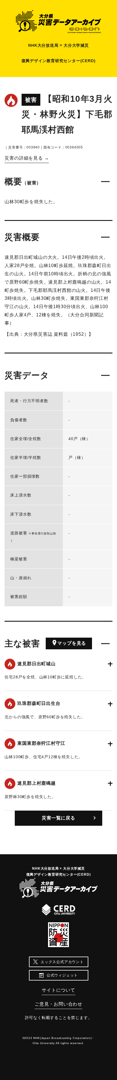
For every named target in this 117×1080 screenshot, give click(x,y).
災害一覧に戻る (58, 818)
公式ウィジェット (62, 975)
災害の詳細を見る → (27, 158)
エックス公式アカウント (62, 962)
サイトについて (58, 990)
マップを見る (71, 643)
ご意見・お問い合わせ (58, 1004)
